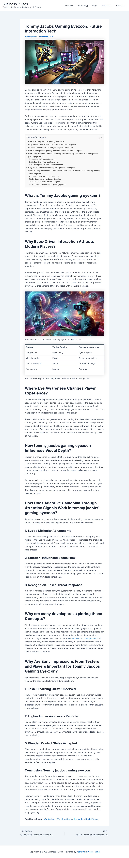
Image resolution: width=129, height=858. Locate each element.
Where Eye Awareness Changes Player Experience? (50, 147)
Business (69, 5)
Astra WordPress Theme (88, 851)
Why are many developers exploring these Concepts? (51, 168)
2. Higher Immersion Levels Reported (46, 179)
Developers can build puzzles (82, 638)
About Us (120, 5)
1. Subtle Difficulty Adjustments (44, 159)
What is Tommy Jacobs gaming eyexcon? (46, 141)
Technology (82, 5)
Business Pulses (15, 4)
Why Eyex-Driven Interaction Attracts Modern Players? (52, 144)
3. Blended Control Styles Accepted (46, 182)
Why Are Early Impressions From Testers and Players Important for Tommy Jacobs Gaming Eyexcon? (64, 172)
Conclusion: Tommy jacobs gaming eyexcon (49, 184)
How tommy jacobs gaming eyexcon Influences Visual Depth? (55, 151)
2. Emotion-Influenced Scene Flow (45, 162)
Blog (94, 5)
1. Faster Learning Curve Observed (45, 176)
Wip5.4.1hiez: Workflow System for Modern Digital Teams (71, 819)
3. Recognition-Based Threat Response (47, 165)
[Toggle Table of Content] (99, 138)
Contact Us (106, 5)
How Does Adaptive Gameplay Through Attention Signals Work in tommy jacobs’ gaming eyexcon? (63, 155)
